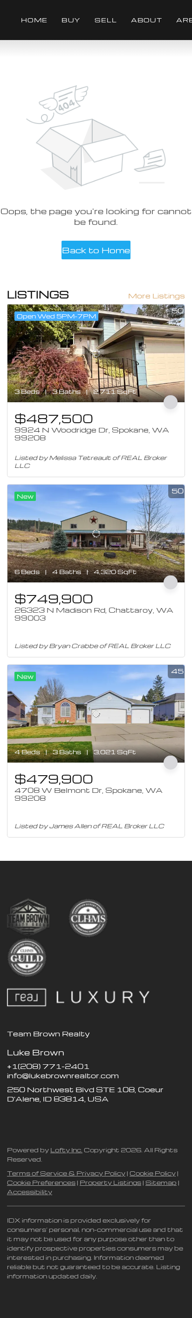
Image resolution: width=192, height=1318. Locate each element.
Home (34, 20)
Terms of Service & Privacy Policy (66, 1173)
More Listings (156, 295)
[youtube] (70, 1120)
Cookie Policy (153, 1173)
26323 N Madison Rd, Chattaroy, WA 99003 (93, 614)
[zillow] (33, 1120)
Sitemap (161, 1182)
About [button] (146, 20)
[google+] (89, 1120)
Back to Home (96, 249)
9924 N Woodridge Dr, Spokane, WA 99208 (91, 434)
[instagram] (51, 1120)
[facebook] (14, 1120)
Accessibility (29, 1192)
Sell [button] (106, 20)
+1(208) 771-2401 (48, 1066)
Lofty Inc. (66, 1150)
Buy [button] (71, 20)
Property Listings (110, 1182)
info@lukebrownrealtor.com (63, 1075)
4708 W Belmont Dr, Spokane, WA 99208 (88, 794)
